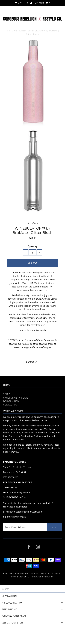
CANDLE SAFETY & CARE (15, 397)
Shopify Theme (54, 573)
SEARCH (7, 394)
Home (9, 30)
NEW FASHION (9, 595)
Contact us (31, 361)
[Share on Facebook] (26, 355)
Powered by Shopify (42, 577)
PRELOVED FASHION (12, 602)
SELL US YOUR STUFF (12, 622)
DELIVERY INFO (11, 401)
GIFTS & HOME (9, 609)
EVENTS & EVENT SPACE (14, 616)
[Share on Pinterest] (38, 355)
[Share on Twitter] (32, 355)
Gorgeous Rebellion (33, 573)
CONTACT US (10, 404)
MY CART (42, 3)
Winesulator (20, 30)
